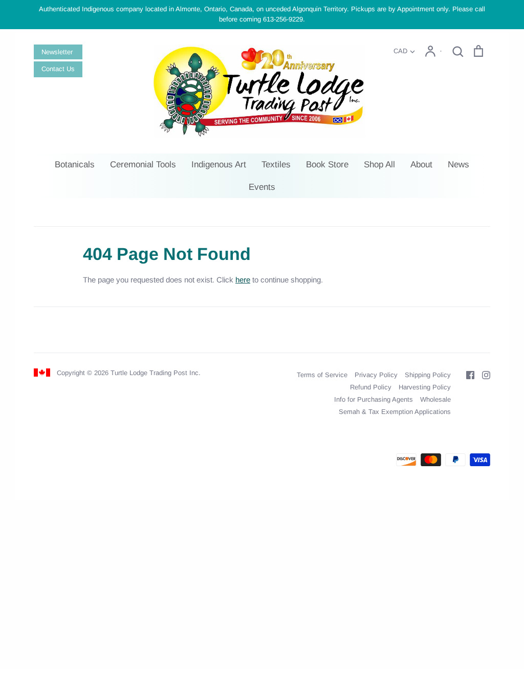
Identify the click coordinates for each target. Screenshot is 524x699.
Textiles (276, 164)
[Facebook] (466, 374)
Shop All (379, 164)
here (242, 279)
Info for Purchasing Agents (373, 399)
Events (262, 187)
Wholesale (435, 399)
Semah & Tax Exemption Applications (395, 412)
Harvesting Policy (425, 387)
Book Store (327, 164)
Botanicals (75, 164)
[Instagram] (482, 374)
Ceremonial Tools (143, 164)
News (458, 164)
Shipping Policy (428, 375)
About (421, 164)
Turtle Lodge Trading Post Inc (155, 373)
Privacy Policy (376, 375)
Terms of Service (322, 375)
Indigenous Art (218, 164)
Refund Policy (370, 387)
